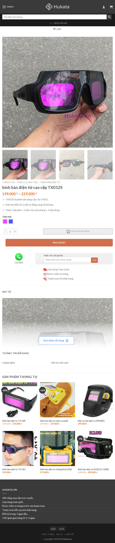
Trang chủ (8, 182)
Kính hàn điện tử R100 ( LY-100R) (93, 469)
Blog (60, 534)
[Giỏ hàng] (111, 7)
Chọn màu (7, 217)
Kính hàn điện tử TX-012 (13, 469)
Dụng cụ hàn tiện (28, 182)
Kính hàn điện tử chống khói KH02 (56, 469)
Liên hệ (69, 534)
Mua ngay (59, 242)
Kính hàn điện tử (50, 182)
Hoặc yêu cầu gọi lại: (53, 255)
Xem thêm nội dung (53, 340)
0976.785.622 (60, 23)
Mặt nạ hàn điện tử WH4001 (91, 421)
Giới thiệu (48, 534)
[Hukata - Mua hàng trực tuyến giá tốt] (57, 7)
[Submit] (109, 17)
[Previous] (8, 92)
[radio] (5, 221)
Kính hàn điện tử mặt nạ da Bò (54, 421)
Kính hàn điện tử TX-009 (13, 421)
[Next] (106, 92)
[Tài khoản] (103, 7)
